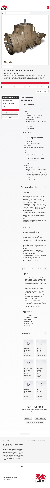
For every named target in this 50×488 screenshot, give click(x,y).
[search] (48, 2)
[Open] (48, 7)
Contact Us (6, 466)
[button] (35, 98)
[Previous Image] (4, 37)
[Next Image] (46, 37)
